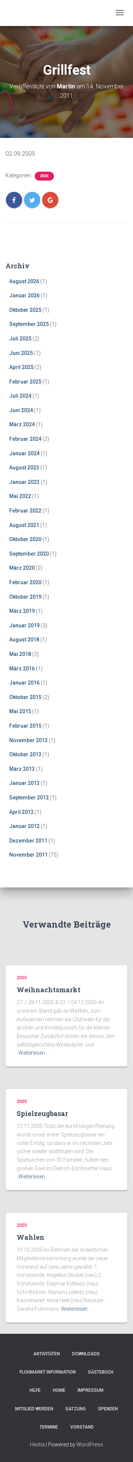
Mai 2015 (20, 711)
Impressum (90, 1390)
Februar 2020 (25, 582)
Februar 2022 (25, 511)
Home (59, 1390)
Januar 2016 (24, 683)
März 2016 (22, 669)
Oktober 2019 (25, 597)
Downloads (86, 1353)
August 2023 (24, 467)
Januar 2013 (24, 783)
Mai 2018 (20, 654)
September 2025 (29, 324)
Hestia (37, 1445)
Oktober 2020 (25, 539)
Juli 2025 (20, 339)
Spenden (108, 1408)
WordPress (89, 1445)
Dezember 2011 (28, 841)
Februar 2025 (25, 382)
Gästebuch (100, 1372)
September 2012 (29, 797)
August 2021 (24, 525)
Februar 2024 (25, 439)
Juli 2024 (20, 396)
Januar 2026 (24, 295)
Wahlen (30, 1237)
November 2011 (28, 855)
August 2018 (24, 640)
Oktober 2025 (25, 310)
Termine (49, 1427)
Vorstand (82, 1427)
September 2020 (29, 554)
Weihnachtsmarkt (49, 989)
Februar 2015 (25, 726)
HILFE (35, 1390)
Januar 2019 (24, 625)
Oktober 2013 (25, 754)
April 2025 (21, 367)
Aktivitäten (46, 1353)
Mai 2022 (20, 496)
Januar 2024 (24, 453)
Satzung (75, 1408)
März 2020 (22, 568)
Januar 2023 (24, 482)
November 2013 (28, 740)
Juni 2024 (21, 410)
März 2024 (22, 424)
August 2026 (24, 281)
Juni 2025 (21, 353)
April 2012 (21, 812)
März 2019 (22, 611)
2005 (44, 176)
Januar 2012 (24, 826)
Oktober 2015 (25, 697)
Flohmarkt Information (48, 1372)
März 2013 (22, 769)
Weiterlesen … (34, 1053)
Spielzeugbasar (42, 1113)
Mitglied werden (34, 1408)
